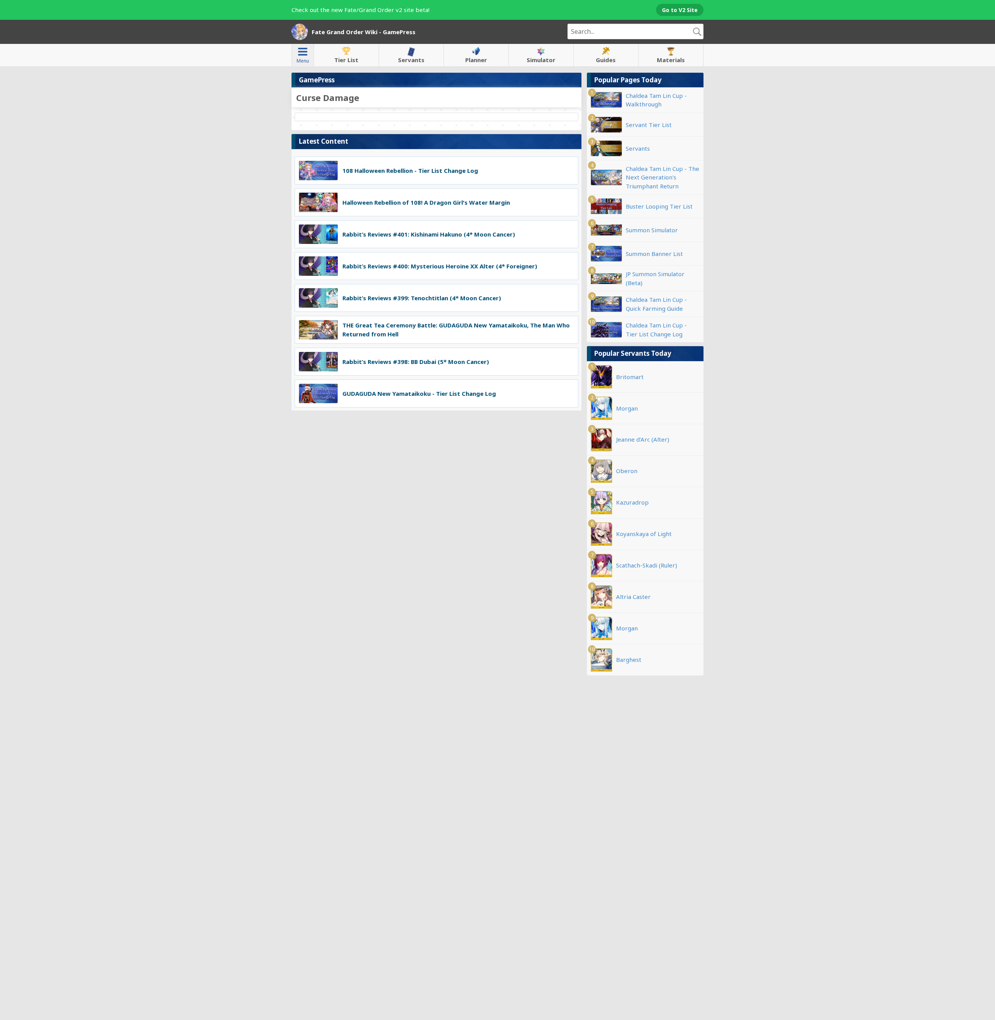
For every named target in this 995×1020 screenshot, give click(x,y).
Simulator (541, 60)
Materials (671, 60)
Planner (476, 60)
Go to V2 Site (680, 10)
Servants (411, 60)
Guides (606, 60)
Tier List (346, 60)
